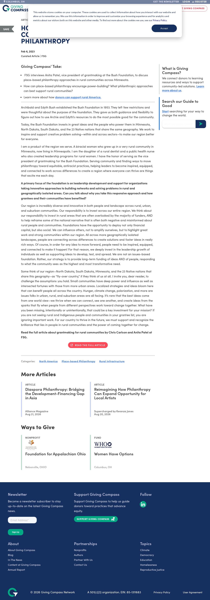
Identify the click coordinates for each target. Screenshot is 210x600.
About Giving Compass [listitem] (21, 550)
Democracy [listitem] (147, 555)
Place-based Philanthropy (78, 361)
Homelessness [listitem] (148, 564)
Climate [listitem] (144, 550)
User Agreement (192, 592)
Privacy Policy (162, 592)
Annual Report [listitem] (16, 569)
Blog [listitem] (10, 555)
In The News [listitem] (15, 559)
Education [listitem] (146, 559)
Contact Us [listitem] (80, 564)
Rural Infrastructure (112, 361)
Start (165, 111)
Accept (164, 28)
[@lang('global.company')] (16, 8)
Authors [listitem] (78, 555)
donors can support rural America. (78, 97)
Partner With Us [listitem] (83, 559)
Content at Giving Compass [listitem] (24, 564)
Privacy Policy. (160, 20)
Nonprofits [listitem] (80, 550)
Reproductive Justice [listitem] (152, 569)
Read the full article (90, 345)
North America (48, 361)
